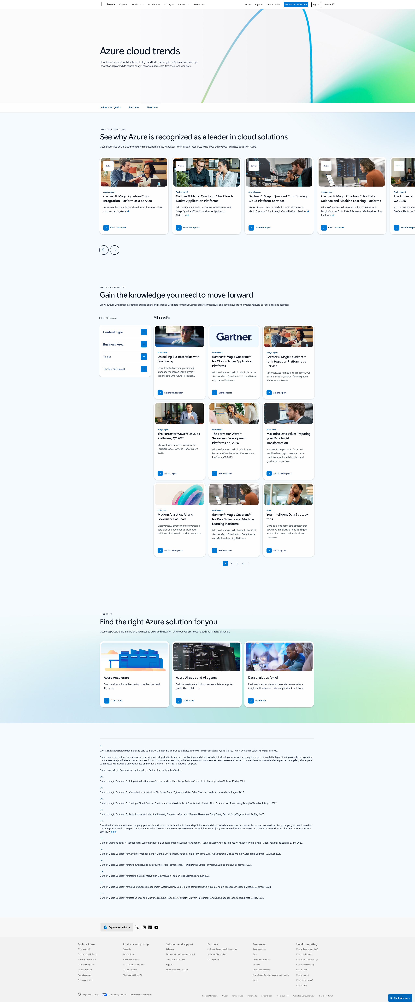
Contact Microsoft (209, 996)
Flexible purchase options (134, 964)
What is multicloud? (304, 954)
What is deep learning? (305, 964)
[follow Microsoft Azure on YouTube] (156, 927)
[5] (101, 809)
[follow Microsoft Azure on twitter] (137, 927)
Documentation (259, 949)
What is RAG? (301, 985)
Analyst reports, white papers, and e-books (271, 975)
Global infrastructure (87, 959)
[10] (102, 871)
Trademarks (252, 996)
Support (259, 4)
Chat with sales (401, 998)
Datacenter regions (86, 964)
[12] (102, 893)
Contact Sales (273, 4)
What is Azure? (84, 949)
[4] (101, 798)
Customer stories (85, 980)
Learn (248, 4)
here (113, 831)
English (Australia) (90, 994)
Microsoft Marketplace (217, 954)
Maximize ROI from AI (132, 975)
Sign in (316, 4)
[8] (101, 849)
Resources (199, 4)
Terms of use (237, 996)
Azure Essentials (84, 975)
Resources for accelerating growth (180, 954)
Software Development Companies (222, 949)
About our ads (282, 996)
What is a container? (304, 980)
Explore (123, 4)
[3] (101, 787)
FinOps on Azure (130, 969)
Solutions (152, 4)
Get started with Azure (296, 4)
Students (256, 964)
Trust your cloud (85, 969)
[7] (101, 838)
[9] (101, 860)
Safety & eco (266, 996)
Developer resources (261, 959)
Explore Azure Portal (119, 927)
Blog (255, 954)
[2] (101, 776)
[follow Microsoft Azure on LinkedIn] (150, 927)
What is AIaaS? (302, 969)
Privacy (225, 996)
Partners (182, 4)
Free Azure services (131, 959)
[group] (207, 195)
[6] (101, 820)
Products (136, 4)
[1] (101, 746)
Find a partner (214, 959)
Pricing (167, 4)
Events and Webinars (261, 969)
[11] (101, 882)
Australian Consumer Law (303, 996)
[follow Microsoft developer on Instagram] (144, 927)
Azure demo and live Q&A (177, 969)
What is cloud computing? (307, 949)
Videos (255, 980)
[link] (111, 109)
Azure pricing (128, 954)
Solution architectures (175, 959)
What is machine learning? (307, 959)
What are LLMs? (302, 975)
